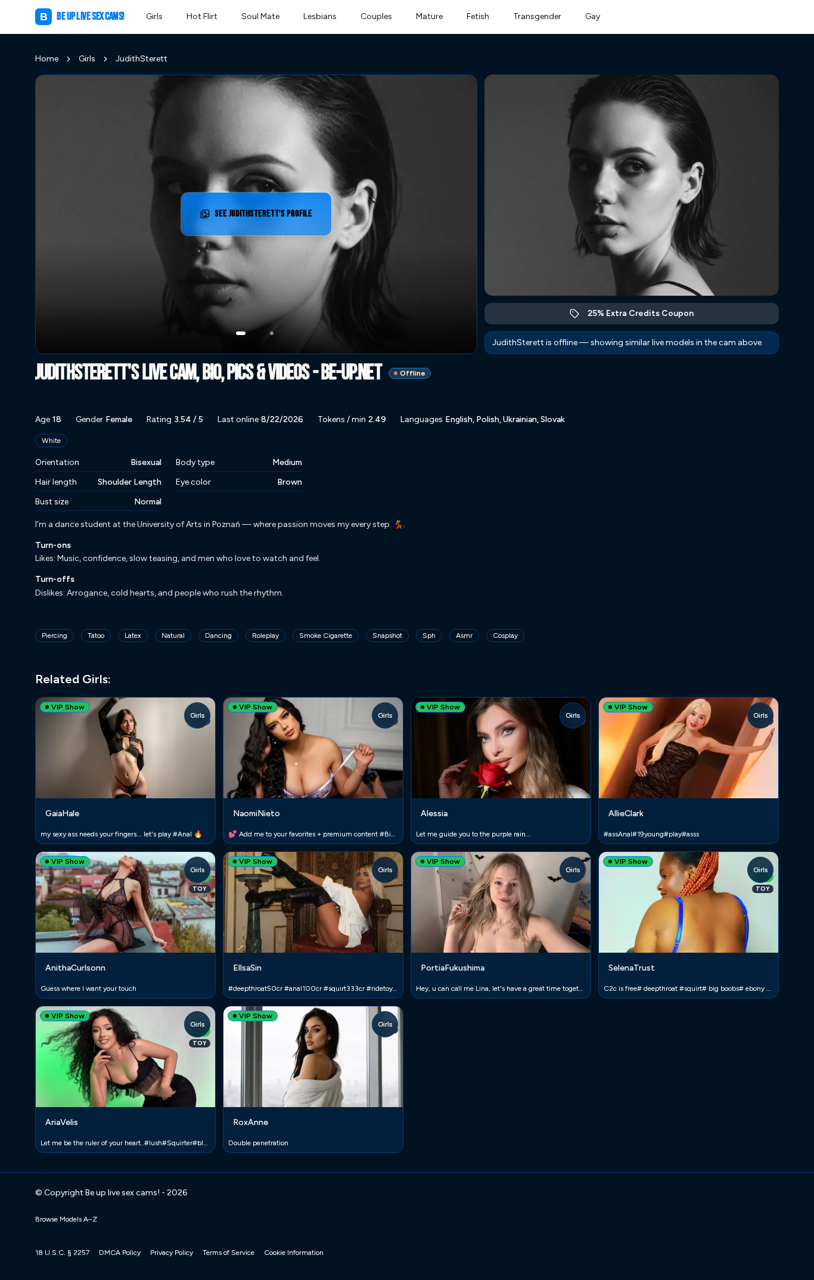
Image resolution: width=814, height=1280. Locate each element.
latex (133, 635)
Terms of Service (228, 1252)
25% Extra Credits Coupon (647, 316)
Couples (376, 16)
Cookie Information (294, 1252)
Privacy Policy (171, 1252)
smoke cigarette (325, 635)
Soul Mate (260, 16)
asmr (464, 635)
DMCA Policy (120, 1252)
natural (173, 635)
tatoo (96, 635)
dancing (218, 635)
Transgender (537, 16)
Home (46, 59)
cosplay (505, 635)
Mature (429, 16)
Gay (592, 16)
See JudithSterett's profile (267, 217)
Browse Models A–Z (66, 1219)
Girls (154, 16)
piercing (54, 635)
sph (429, 635)
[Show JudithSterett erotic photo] (241, 333)
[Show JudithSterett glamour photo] (272, 333)
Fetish (478, 16)
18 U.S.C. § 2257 (62, 1252)
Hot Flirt (202, 16)
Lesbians (320, 16)
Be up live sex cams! (82, 16)
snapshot (387, 635)
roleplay (265, 635)
